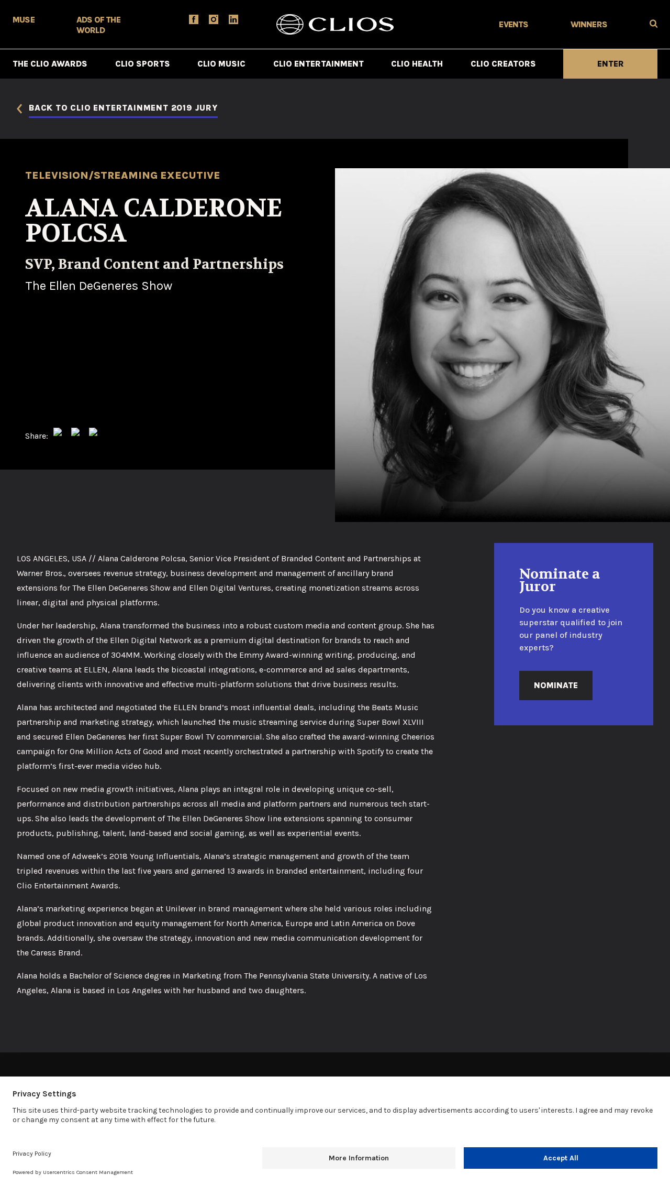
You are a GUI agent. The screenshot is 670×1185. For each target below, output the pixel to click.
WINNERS (589, 24)
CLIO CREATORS (503, 64)
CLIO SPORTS (142, 64)
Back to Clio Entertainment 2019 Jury (123, 108)
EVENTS (513, 24)
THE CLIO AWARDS (50, 64)
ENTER (610, 64)
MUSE (24, 20)
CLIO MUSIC (221, 64)
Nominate (556, 685)
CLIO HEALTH (417, 64)
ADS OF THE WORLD (98, 25)
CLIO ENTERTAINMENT (318, 64)
